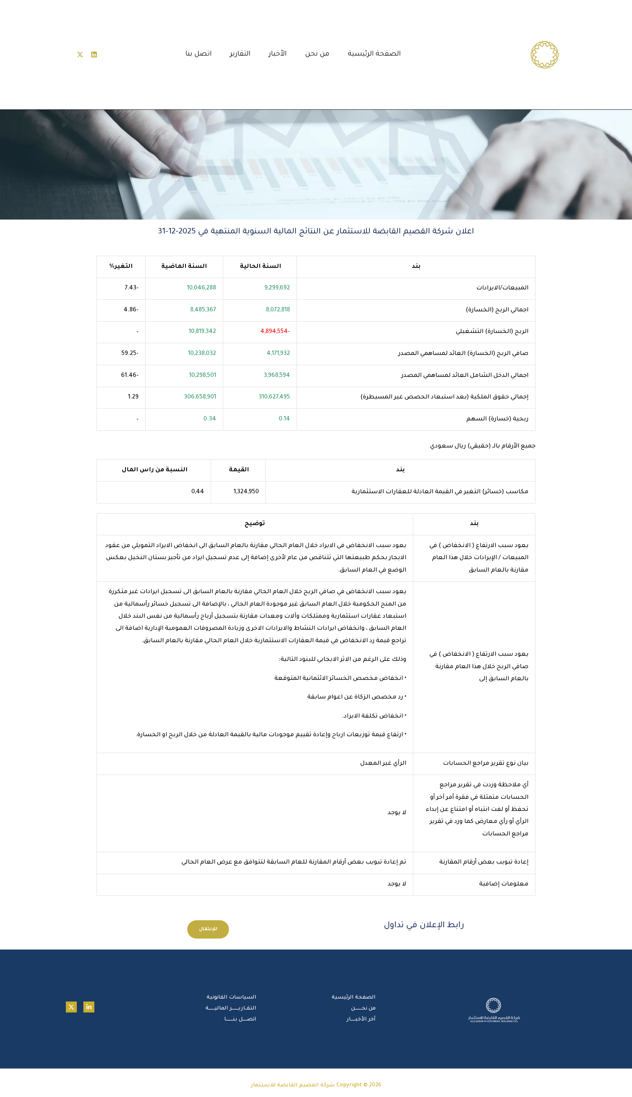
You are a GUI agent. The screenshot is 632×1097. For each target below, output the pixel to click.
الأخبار (278, 54)
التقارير (240, 54)
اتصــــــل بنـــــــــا (240, 1020)
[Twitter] (71, 1006)
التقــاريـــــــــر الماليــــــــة (231, 1009)
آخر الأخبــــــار (361, 1020)
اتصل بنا (198, 54)
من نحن (317, 54)
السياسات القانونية (231, 998)
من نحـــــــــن (363, 1009)
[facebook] (88, 1006)
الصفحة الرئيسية (374, 54)
